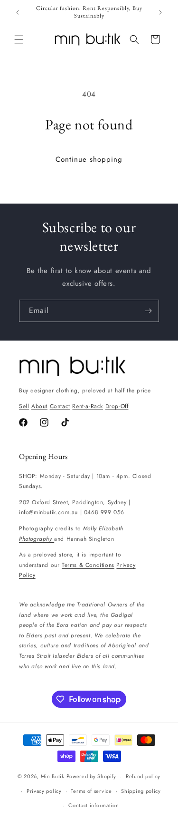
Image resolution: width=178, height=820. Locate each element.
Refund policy (143, 776)
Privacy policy (44, 791)
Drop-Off (117, 406)
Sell (24, 406)
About (39, 406)
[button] (19, 39)
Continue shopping (89, 159)
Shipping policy (141, 791)
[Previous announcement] (17, 12)
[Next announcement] (160, 12)
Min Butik (53, 776)
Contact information (93, 805)
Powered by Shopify (91, 776)
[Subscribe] (148, 311)
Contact (60, 406)
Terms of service (91, 791)
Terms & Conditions (88, 565)
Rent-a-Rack (87, 406)
